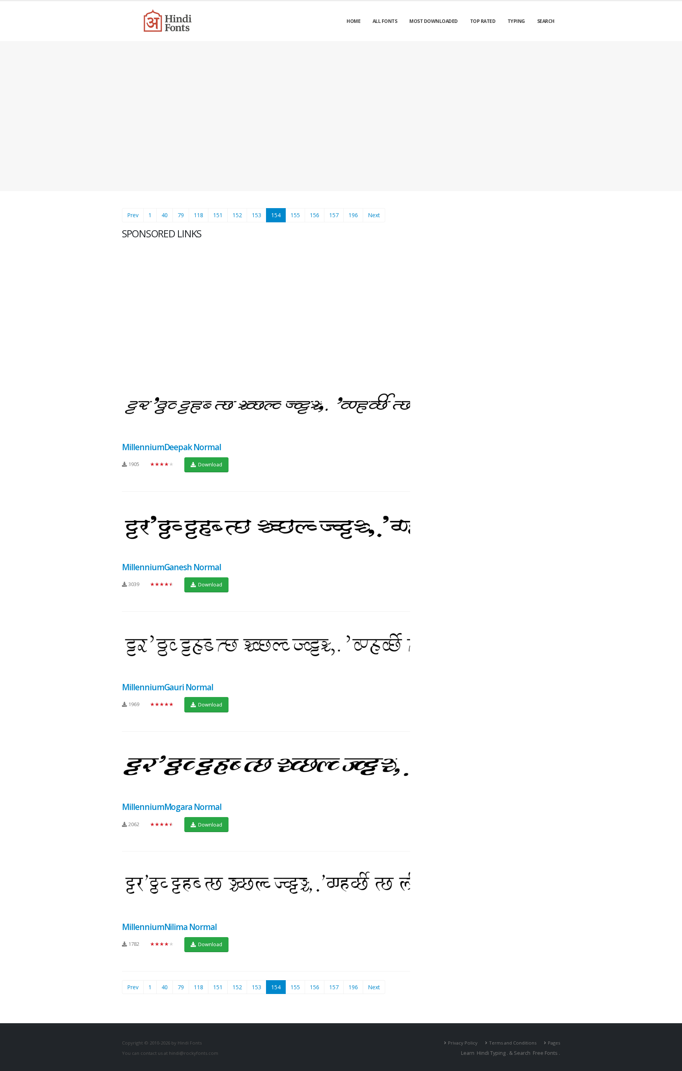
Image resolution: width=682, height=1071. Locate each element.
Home (353, 21)
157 (334, 215)
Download (209, 464)
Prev (133, 215)
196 (353, 215)
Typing (516, 21)
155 (295, 215)
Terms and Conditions (512, 1043)
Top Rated (483, 21)
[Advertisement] (341, 116)
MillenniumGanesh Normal (171, 567)
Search (546, 21)
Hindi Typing (491, 1053)
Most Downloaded (433, 21)
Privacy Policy (463, 1043)
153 (256, 215)
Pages (554, 1043)
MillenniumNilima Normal (169, 926)
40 (164, 215)
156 (314, 215)
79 (181, 215)
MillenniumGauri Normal (167, 687)
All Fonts (385, 21)
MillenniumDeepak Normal (171, 447)
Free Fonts (545, 1053)
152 (237, 215)
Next (374, 215)
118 (198, 215)
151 (218, 215)
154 (278, 215)
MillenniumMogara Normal (171, 806)
